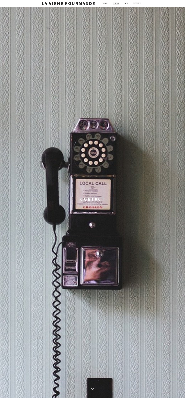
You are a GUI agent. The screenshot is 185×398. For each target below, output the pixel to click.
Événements (137, 3)
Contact (116, 3)
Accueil (105, 3)
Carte (126, 3)
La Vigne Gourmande (68, 3)
